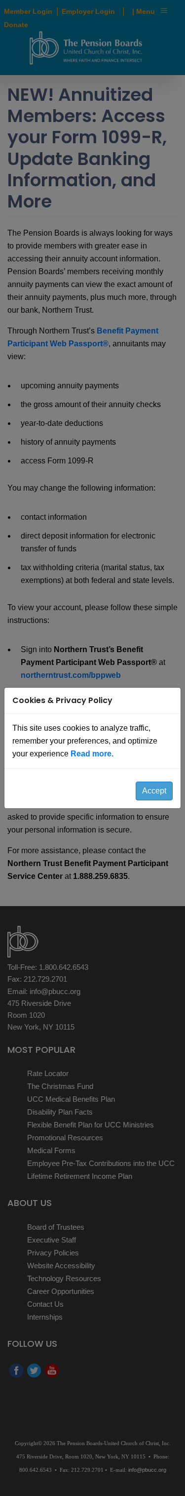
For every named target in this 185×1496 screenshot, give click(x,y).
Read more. (92, 753)
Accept (154, 791)
